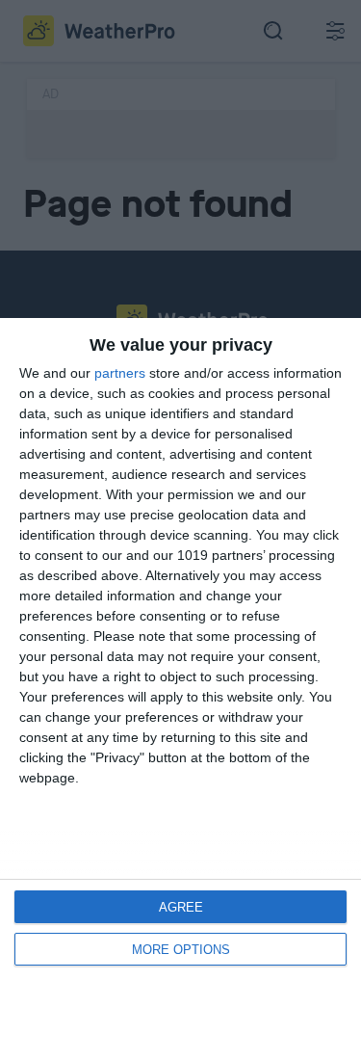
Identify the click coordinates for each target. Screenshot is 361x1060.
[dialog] (180, 689)
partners (119, 373)
